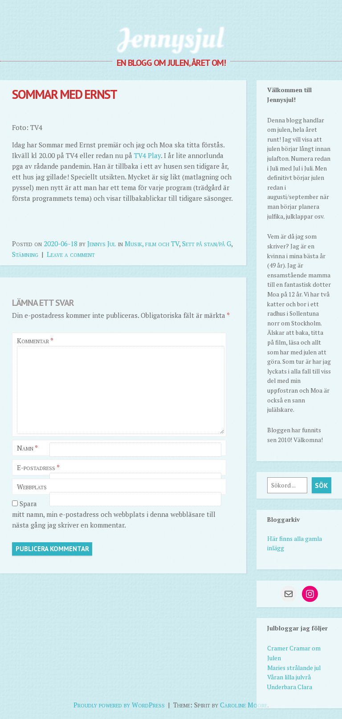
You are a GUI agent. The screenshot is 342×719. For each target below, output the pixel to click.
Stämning (25, 254)
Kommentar (35, 340)
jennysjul (171, 37)
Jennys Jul (101, 243)
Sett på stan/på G (206, 243)
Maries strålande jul (294, 668)
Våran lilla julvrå (289, 677)
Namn (27, 447)
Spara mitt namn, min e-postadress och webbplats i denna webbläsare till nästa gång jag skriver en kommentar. (114, 514)
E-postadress (38, 467)
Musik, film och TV (152, 243)
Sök (321, 485)
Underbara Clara (289, 687)
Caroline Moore (243, 704)
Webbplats (32, 486)
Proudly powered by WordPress (119, 704)
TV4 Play (147, 155)
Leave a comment (71, 254)
